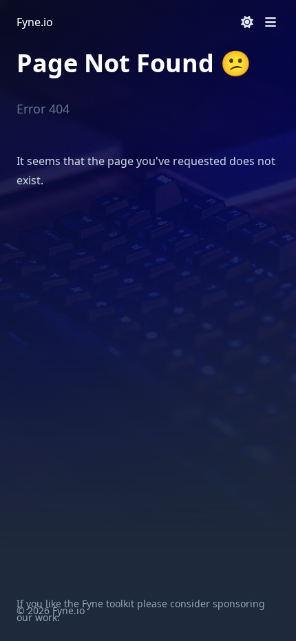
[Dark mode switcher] (247, 22)
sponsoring (239, 603)
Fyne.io (35, 22)
